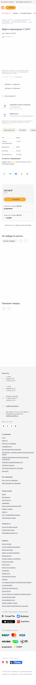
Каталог (11, 7)
